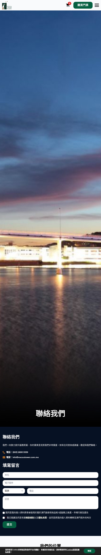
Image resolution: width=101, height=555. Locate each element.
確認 (89, 551)
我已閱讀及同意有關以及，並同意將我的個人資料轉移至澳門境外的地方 (48, 518)
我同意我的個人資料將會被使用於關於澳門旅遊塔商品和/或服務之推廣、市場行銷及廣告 (46, 513)
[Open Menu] (97, 5)
